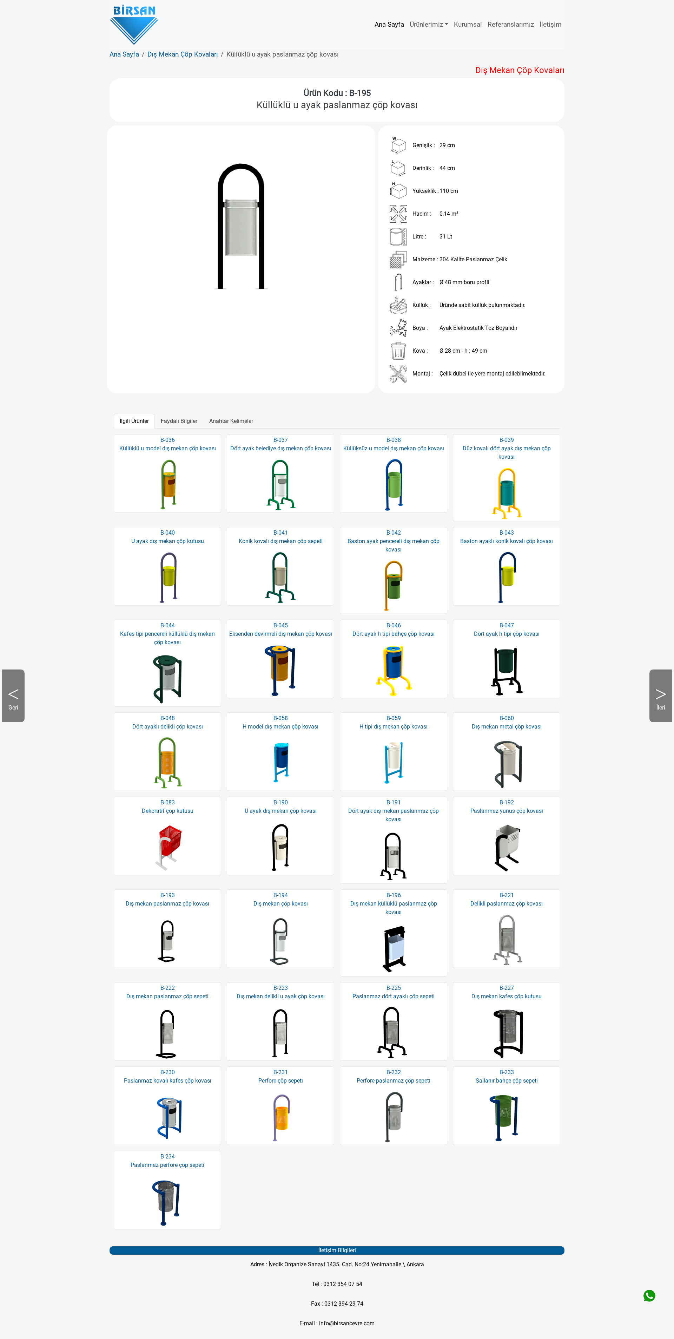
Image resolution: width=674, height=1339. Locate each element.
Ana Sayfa (389, 24)
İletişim (551, 24)
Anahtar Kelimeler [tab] (231, 421)
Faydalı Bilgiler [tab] (179, 421)
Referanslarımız (511, 24)
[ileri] (345, 226)
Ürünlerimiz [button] (426, 24)
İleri (657, 713)
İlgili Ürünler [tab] (134, 421)
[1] (247, 309)
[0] (235, 309)
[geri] (136, 226)
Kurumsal (468, 24)
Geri (16, 713)
